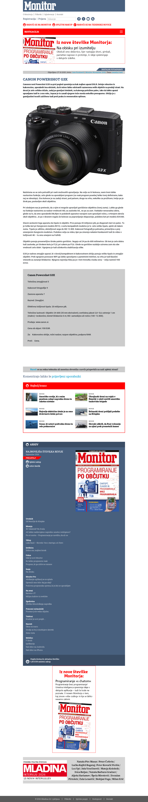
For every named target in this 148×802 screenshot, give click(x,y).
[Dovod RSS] (92, 19)
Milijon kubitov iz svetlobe (37, 596)
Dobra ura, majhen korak (36, 550)
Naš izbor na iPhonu (34, 650)
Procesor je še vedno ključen (37, 611)
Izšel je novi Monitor (34, 558)
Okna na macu (32, 626)
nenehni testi (117, 72)
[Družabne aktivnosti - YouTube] (87, 19)
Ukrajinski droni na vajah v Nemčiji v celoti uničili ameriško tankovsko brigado (104, 399)
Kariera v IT (31, 593)
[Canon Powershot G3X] (74, 144)
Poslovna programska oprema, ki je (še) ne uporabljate (48, 586)
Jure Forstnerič (78, 72)
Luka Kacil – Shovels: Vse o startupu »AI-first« (44, 543)
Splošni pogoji (82, 799)
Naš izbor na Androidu (35, 647)
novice (41, 394)
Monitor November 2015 (95, 72)
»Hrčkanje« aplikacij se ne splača (39, 579)
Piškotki (38, 14)
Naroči (33, 369)
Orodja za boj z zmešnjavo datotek (40, 630)
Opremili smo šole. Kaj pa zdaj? (38, 582)
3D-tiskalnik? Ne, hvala (35, 529)
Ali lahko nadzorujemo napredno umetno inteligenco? (48, 532)
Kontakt (60, 14)
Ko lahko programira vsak (37, 561)
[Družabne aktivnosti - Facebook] (78, 19)
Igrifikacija (30, 643)
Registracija (29, 18)
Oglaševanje (49, 14)
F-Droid (29, 640)
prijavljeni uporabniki (66, 376)
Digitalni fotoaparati (112, 69)
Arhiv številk (34, 466)
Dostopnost (97, 799)
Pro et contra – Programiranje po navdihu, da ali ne (47, 535)
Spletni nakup (64, 24)
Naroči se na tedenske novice (94, 24)
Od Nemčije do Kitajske (35, 521)
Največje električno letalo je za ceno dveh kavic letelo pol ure (56, 412)
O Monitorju (28, 14)
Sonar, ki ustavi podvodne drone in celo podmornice (56, 425)
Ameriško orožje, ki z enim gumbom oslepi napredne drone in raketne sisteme (55, 399)
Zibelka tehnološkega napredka (39, 604)
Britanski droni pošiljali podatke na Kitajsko (104, 412)
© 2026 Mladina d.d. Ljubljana (47, 799)
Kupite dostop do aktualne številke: (44, 659)
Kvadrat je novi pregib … (36, 619)
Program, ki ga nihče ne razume (39, 564)
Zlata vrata (30, 633)
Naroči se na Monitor (38, 24)
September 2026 (32, 454)
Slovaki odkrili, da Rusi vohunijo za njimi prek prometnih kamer (105, 425)
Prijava (42, 18)
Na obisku (30, 572)
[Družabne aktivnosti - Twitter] (83, 19)
